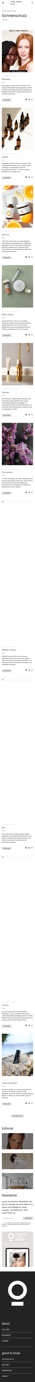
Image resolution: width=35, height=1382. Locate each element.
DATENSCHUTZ (8, 1359)
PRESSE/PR (6, 1335)
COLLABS (6, 1330)
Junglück (5, 157)
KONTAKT (6, 1365)
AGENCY (5, 1376)
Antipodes (5, 392)
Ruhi (3, 827)
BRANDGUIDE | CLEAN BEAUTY (10, 76)
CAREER (5, 1341)
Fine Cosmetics (7, 472)
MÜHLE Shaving (7, 315)
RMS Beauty (6, 79)
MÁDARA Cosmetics (9, 650)
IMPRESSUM (7, 1370)
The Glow (5, 1005)
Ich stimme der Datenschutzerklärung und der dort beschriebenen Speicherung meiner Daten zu (16, 1224)
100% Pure (5, 235)
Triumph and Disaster (9, 1083)
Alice (3, 82)
